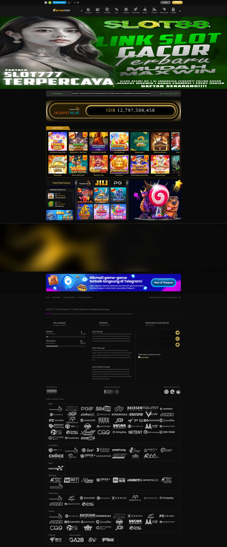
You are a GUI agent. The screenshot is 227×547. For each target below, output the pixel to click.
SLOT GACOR (56, 297)
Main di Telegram (60, 2)
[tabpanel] (113, 53)
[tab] (85, 183)
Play (74, 113)
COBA (86, 193)
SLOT (47, 297)
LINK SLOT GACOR (69, 297)
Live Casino (107, 12)
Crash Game (135, 12)
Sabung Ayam (164, 12)
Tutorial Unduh (206, 252)
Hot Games (88, 12)
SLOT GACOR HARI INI (85, 297)
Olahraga (126, 12)
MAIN (59, 141)
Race (116, 12)
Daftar (177, 2)
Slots (97, 12)
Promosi (173, 12)
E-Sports (154, 12)
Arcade (145, 12)
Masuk (165, 2)
